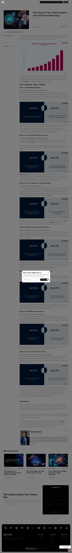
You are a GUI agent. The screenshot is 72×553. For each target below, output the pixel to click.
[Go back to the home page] (3, 2)
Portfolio (53, 2)
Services (42, 2)
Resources (58, 2)
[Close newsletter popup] (48, 272)
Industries (48, 2)
